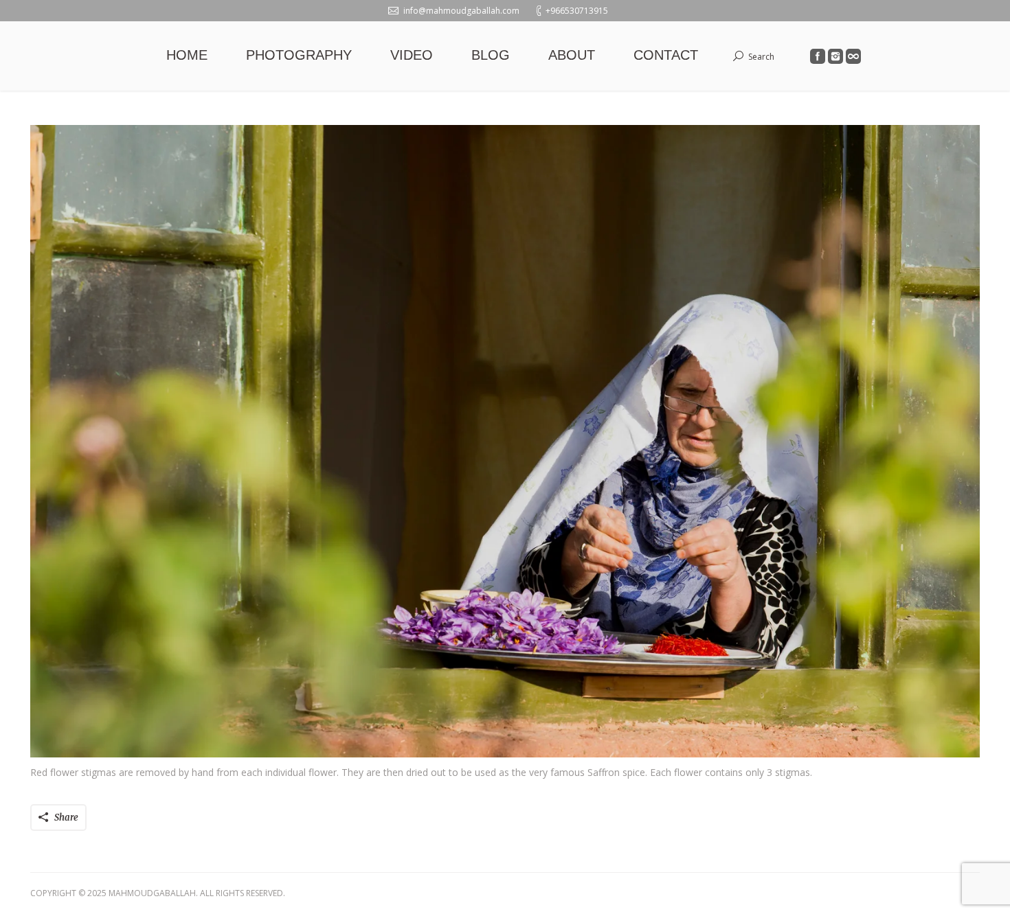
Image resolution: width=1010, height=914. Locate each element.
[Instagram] (835, 56)
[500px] (853, 56)
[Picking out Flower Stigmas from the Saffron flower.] (505, 441)
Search (761, 56)
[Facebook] (817, 56)
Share (66, 817)
